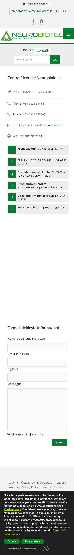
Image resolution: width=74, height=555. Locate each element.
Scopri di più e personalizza (22, 548)
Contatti (59, 487)
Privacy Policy (29, 487)
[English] (56, 11)
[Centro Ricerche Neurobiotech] (37, 36)
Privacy (47, 487)
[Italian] (63, 11)
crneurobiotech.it (31, 136)
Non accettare (32, 541)
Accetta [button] (12, 541)
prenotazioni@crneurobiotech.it (32, 11)
